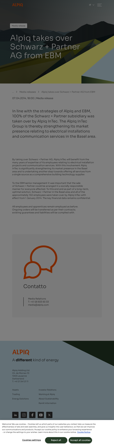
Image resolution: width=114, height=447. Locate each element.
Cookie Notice (83, 432)
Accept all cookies (80, 440)
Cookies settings (31, 440)
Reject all (56, 440)
